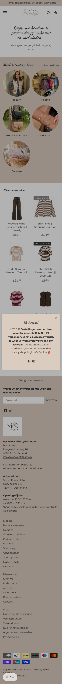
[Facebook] (29, 360)
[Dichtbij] (55, 318)
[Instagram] (33, 360)
